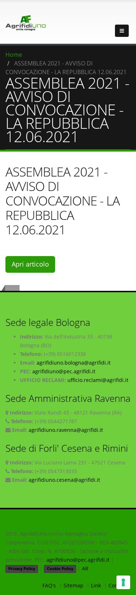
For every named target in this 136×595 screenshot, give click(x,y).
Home (13, 55)
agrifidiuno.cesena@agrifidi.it (64, 479)
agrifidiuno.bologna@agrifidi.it (74, 362)
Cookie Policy (60, 568)
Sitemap (73, 585)
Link (96, 585)
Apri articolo (30, 264)
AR (85, 568)
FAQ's (49, 585)
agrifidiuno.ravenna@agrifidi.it (66, 429)
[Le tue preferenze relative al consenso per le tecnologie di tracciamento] (123, 582)
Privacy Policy (21, 568)
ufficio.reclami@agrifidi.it (97, 380)
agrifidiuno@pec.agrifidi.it (63, 371)
